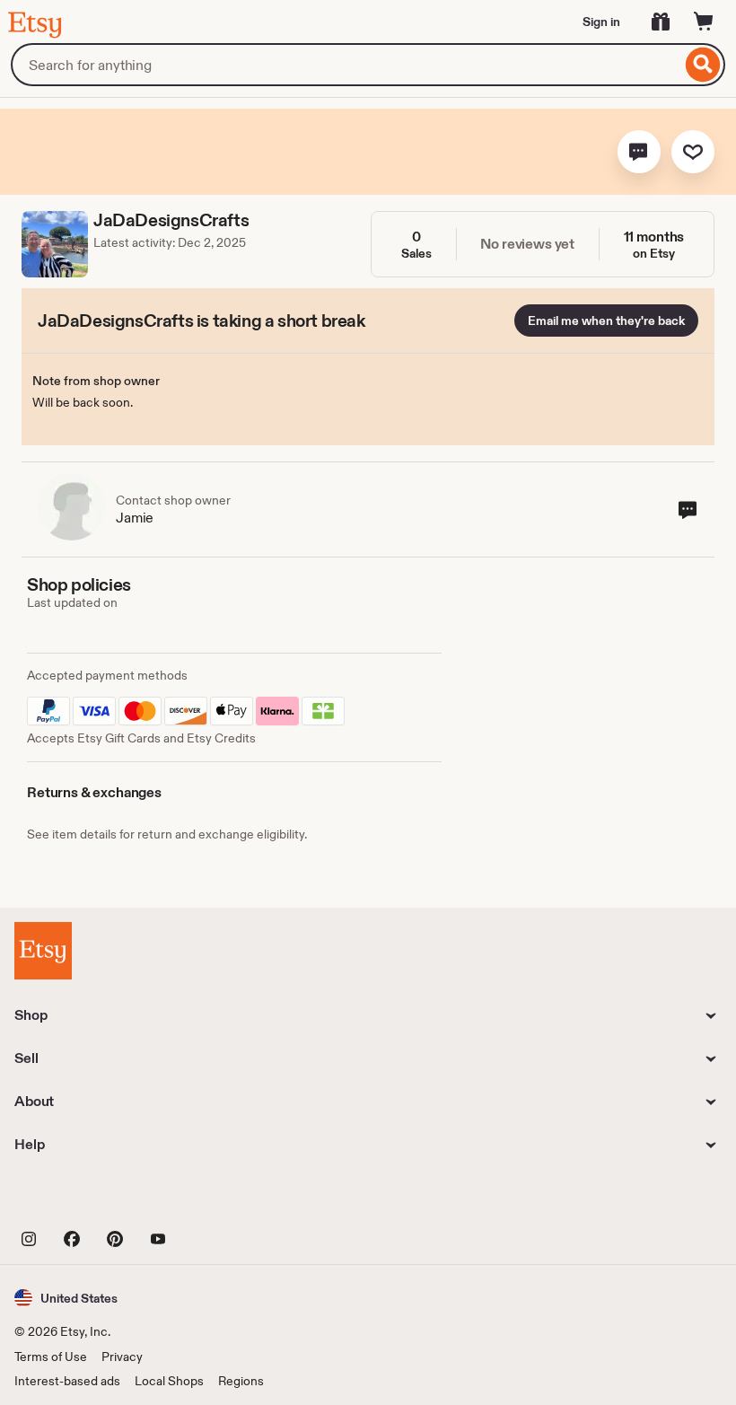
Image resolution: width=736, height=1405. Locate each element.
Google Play (210, 1198)
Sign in (601, 21)
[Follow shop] (692, 151)
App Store (75, 1198)
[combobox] (346, 64)
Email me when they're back (606, 320)
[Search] (703, 64)
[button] (639, 151)
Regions (241, 1381)
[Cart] (703, 21)
